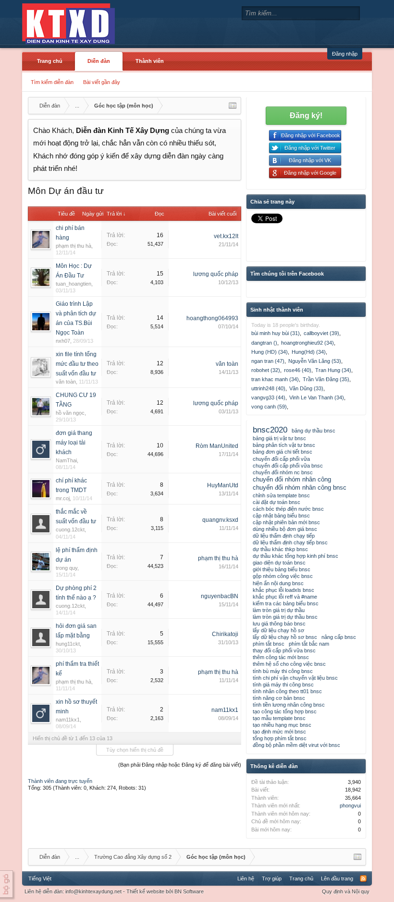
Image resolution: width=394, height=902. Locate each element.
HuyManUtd (222, 485)
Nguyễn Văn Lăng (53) (314, 361)
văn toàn (66, 382)
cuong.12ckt (70, 529)
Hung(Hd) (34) (309, 352)
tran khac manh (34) (275, 379)
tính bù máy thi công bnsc (283, 671)
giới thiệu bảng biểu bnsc (281, 569)
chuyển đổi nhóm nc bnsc (283, 472)
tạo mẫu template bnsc (279, 718)
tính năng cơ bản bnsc (279, 698)
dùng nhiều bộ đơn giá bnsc (285, 529)
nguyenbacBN (219, 596)
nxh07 (63, 341)
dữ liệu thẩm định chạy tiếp (284, 536)
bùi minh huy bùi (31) (275, 333)
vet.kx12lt (226, 236)
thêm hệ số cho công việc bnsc (289, 664)
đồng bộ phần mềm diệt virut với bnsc (296, 745)
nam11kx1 (68, 719)
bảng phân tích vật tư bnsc (284, 445)
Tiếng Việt (39, 878)
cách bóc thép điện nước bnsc (288, 509)
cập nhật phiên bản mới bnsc (286, 522)
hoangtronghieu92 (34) (307, 343)
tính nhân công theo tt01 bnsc (287, 691)
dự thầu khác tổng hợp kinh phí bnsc (295, 556)
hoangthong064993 (212, 318)
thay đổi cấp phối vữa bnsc (284, 650)
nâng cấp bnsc (338, 637)
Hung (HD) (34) (269, 352)
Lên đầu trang (337, 878)
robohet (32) (265, 370)
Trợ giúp (272, 878)
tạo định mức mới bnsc (279, 731)
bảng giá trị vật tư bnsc (279, 438)
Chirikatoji (225, 634)
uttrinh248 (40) (268, 388)
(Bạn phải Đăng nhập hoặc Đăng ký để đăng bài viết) (179, 765)
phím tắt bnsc (268, 644)
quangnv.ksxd (220, 520)
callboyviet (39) (321, 333)
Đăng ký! (306, 115)
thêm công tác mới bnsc (281, 657)
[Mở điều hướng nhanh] (232, 105)
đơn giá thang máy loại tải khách (74, 443)
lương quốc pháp (215, 274)
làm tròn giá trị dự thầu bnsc (285, 617)
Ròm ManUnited (217, 446)
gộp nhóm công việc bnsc (283, 576)
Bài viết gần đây (101, 82)
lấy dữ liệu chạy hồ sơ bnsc (285, 637)
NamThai (66, 460)
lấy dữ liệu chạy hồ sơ (278, 630)
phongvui (350, 805)
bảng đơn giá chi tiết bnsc (282, 452)
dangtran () (264, 343)
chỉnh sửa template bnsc (281, 495)
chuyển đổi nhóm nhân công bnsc (299, 487)
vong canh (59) (269, 406)
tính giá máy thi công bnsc (283, 684)
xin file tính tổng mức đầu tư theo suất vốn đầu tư (77, 364)
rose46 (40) (297, 370)
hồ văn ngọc (70, 413)
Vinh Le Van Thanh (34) (316, 397)
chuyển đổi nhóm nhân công (292, 479)
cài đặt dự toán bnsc (276, 502)
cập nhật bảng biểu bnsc (281, 515)
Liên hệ (245, 878)
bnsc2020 (270, 429)
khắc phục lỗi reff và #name (285, 597)
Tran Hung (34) (333, 370)
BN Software (189, 891)
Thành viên (149, 61)
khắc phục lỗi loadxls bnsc (283, 590)
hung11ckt (68, 644)
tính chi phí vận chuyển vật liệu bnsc (295, 678)
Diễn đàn (98, 61)
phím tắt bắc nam (309, 644)
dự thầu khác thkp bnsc (280, 549)
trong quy (66, 568)
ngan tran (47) (267, 361)
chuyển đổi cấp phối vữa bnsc (288, 466)
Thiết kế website (145, 891)
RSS (363, 878)
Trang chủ (49, 61)
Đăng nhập (344, 54)
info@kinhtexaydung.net (93, 891)
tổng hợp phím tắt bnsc (280, 738)
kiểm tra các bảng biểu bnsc (286, 603)
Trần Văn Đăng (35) (326, 379)
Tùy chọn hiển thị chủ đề (134, 750)
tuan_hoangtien (73, 284)
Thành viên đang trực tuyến (60, 781)
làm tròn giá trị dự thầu (279, 610)
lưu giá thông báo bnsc (279, 623)
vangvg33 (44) (268, 397)
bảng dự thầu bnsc (313, 430)
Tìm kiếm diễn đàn (52, 82)
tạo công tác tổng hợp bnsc (285, 711)
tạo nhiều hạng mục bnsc (282, 725)
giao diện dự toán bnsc (279, 562)
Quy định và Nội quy (345, 891)
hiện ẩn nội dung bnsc (278, 583)
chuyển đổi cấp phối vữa (281, 459)
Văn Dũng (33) (306, 388)
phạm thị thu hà (73, 246)
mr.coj (63, 498)
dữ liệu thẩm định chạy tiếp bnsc (290, 542)
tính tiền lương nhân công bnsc (289, 705)
